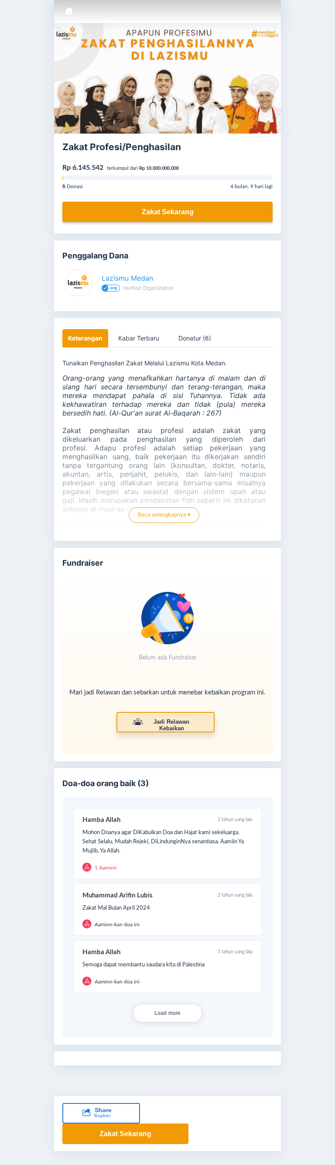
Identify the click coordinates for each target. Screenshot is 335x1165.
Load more (167, 1013)
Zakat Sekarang (168, 212)
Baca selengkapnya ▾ (164, 514)
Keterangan (85, 338)
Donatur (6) (194, 338)
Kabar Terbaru (138, 338)
